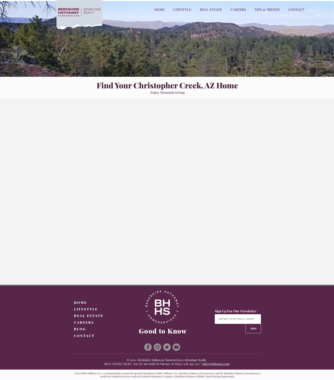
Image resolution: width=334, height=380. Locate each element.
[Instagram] (157, 347)
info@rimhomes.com (216, 364)
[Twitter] (167, 347)
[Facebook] (148, 347)
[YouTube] (176, 347)
